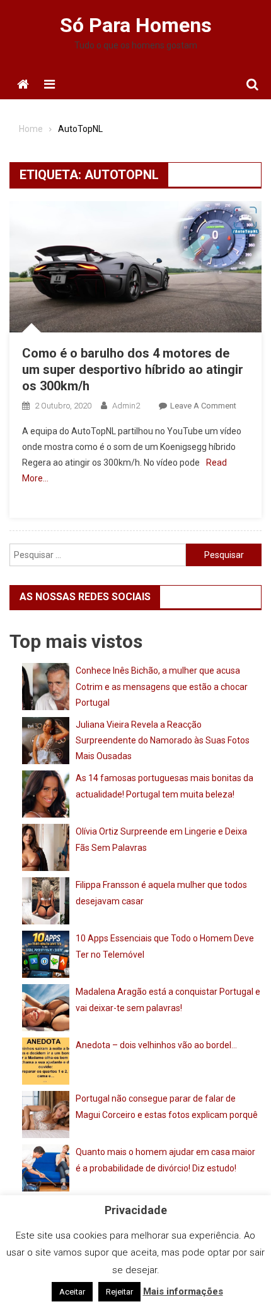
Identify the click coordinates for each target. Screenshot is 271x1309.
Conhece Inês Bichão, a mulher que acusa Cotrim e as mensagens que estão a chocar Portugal (162, 686)
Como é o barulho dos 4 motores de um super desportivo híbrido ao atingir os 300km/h (132, 369)
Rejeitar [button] (119, 1291)
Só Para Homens (136, 25)
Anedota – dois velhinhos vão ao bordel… (156, 1045)
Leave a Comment (203, 405)
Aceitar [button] (72, 1291)
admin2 (126, 405)
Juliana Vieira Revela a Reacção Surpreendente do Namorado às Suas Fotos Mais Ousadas (163, 740)
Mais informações (183, 1291)
